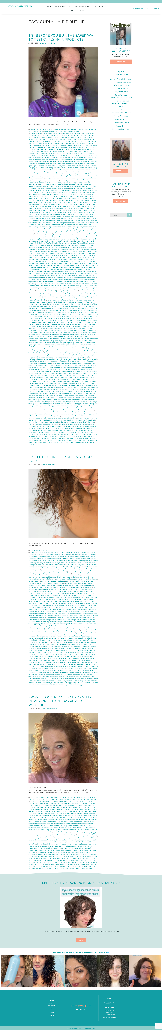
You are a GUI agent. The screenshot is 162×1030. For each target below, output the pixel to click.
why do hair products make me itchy (59, 436)
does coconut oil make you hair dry (72, 249)
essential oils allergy (35, 255)
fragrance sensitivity (90, 279)
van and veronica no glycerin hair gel (73, 675)
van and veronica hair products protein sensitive (76, 412)
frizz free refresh (81, 284)
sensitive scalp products (64, 373)
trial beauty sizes (91, 398)
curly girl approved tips (44, 200)
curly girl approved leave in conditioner (73, 196)
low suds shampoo (62, 345)
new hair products (71, 349)
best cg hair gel (78, 147)
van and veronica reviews (85, 418)
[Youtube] (84, 1009)
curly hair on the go (79, 210)
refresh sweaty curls (44, 363)
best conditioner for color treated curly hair (64, 801)
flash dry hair (48, 265)
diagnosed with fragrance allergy (67, 245)
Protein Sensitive (64, 799)
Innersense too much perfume (39, 330)
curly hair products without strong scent (49, 225)
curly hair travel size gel (83, 233)
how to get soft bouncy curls (70, 630)
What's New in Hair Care (71, 131)
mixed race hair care (76, 345)
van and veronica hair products (83, 410)
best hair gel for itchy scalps (68, 157)
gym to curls (32, 292)
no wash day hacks (77, 351)
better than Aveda (41, 809)
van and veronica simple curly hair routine (60, 864)
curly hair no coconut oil (44, 587)
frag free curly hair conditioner (77, 265)
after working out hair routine (72, 133)
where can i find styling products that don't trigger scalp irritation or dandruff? (64, 683)
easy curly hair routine (71, 253)
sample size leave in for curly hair (54, 369)
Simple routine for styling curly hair (60, 459)
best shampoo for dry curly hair (79, 571)
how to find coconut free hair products (67, 308)
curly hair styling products (44, 231)
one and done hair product (37, 646)
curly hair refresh (69, 225)
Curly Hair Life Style (55, 210)
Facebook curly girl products (50, 259)
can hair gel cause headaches (70, 180)
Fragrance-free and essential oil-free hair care (121, 103)
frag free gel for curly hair (42, 267)
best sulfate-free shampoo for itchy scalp (68, 174)
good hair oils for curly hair (88, 290)
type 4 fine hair (71, 662)
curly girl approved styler (71, 198)
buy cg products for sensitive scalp (69, 178)
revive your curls (83, 363)
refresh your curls (58, 363)
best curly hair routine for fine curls (70, 557)
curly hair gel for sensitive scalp (39, 206)
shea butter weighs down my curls (44, 377)
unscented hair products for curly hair (50, 404)
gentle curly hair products (70, 286)
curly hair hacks (43, 210)
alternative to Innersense (73, 139)
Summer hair (66, 385)
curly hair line (67, 210)
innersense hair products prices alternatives (62, 326)
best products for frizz (57, 170)
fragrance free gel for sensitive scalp (63, 275)
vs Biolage (62, 422)
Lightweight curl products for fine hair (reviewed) (45, 343)
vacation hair (42, 408)
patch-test (93, 353)
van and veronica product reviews (64, 418)
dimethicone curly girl (35, 247)
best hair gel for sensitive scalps (43, 160)
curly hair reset (81, 225)
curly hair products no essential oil (80, 218)
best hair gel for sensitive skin (65, 160)
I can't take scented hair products (53, 322)
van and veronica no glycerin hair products (45, 416)
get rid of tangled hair (43, 290)
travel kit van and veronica (65, 391)
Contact (81, 10)
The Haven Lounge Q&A (39, 550)
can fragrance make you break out (47, 180)
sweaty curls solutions (64, 387)
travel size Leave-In (57, 396)
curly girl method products (51, 202)
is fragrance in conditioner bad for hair (55, 335)
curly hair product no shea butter (53, 212)
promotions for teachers (58, 850)
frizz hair (90, 284)
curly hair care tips (77, 204)
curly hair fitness (90, 204)
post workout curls (48, 357)
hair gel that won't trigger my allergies (81, 296)
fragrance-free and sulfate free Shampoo (42, 282)
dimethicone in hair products (66, 247)
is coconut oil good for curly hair (71, 330)
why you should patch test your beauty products (71, 442)
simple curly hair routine (66, 654)
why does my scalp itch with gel (73, 440)
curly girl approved (63, 194)
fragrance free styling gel (65, 278)
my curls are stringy (77, 347)
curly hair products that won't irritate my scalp (44, 593)
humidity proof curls (42, 320)
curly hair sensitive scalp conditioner (47, 227)
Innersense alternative (41, 324)
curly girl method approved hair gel (53, 581)
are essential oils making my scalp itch (74, 145)
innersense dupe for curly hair (76, 324)
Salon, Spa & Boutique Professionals (109, 1012)
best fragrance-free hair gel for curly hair (48, 561)
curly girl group (80, 579)
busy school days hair (85, 809)
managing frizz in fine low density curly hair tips (70, 844)
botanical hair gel (79, 176)
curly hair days (33, 815)
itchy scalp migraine (57, 341)
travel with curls (63, 398)
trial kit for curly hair (35, 400)
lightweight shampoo (87, 343)
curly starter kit (46, 237)
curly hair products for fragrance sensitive (52, 589)
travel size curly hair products (61, 393)
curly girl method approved (74, 200)
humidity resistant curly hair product (62, 320)
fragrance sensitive (76, 279)
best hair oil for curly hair (47, 161)
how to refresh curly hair (68, 316)
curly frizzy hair (51, 194)
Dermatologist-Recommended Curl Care (62, 129)
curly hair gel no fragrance (80, 206)
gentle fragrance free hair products (50, 288)
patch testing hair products (79, 353)
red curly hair (41, 852)
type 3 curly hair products (58, 400)
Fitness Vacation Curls (35, 265)
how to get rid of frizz (78, 312)
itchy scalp (69, 336)
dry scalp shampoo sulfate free (52, 253)
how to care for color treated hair (65, 836)
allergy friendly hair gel (85, 137)
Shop (49, 6)
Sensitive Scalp (49, 131)
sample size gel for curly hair (80, 365)
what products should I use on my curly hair (47, 428)
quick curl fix (47, 361)
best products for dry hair (69, 168)
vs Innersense (64, 424)
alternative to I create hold (44, 554)
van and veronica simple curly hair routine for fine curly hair (75, 420)
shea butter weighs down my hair (67, 377)
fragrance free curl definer (76, 271)
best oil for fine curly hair (56, 166)
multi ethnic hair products (37, 347)
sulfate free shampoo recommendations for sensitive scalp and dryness (69, 383)
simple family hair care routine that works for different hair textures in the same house (64, 379)
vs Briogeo (70, 422)
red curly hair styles (52, 852)
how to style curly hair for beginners (56, 634)
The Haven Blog (82, 6)
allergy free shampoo (45, 137)
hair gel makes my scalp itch (42, 830)
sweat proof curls (91, 385)
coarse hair (38, 811)
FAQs (109, 999)
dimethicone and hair (86, 245)
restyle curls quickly (71, 363)
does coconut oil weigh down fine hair (66, 601)
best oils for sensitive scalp (75, 166)
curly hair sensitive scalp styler (68, 229)
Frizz (41, 131)
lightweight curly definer (71, 343)
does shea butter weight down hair (83, 251)
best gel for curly (59, 153)
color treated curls (65, 811)
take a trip (94, 387)
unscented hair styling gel (72, 404)
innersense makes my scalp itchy (65, 328)
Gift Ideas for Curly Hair (49, 799)
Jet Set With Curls (71, 341)
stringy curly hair (72, 381)
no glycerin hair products (60, 644)
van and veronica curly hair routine (74, 408)
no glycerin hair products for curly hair (57, 351)
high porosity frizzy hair (85, 302)
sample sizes (48, 371)
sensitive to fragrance (58, 375)
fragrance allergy (91, 267)
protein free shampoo (48, 652)
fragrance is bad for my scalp (41, 279)
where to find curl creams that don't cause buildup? (53, 868)
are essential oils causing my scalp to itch (61, 143)
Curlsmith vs (41, 194)
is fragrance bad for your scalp (70, 332)
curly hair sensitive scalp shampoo (46, 229)
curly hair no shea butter (61, 587)
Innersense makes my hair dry (43, 328)
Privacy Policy (109, 1007)
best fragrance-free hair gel (79, 151)
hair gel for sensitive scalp (72, 292)
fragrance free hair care (36, 614)
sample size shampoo (36, 371)
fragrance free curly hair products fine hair (69, 273)
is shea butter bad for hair (78, 842)
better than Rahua (71, 809)
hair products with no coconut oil (76, 626)
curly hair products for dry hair (60, 214)
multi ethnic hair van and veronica (58, 347)
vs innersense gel (76, 424)
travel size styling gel (43, 398)
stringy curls (62, 381)
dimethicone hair (50, 247)
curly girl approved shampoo (52, 198)
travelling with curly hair (77, 398)
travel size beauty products (83, 391)
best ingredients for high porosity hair (41, 565)
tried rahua (52, 858)
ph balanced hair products (37, 355)
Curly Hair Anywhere (53, 204)
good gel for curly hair (70, 290)
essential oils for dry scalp (77, 255)
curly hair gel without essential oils (54, 208)
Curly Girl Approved (37, 797)
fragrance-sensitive (58, 284)
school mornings (79, 852)
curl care (48, 190)
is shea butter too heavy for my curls (80, 335)
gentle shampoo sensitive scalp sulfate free (77, 288)
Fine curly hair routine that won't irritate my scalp (57, 263)
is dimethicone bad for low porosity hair (55, 842)
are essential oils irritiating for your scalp (46, 145)
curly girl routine (77, 585)
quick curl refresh (58, 361)
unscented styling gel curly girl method (69, 666)
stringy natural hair (84, 381)
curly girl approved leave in (50, 196)
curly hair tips (58, 231)
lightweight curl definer (86, 341)
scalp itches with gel (82, 371)
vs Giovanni (55, 424)
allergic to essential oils (58, 135)
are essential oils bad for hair (77, 141)
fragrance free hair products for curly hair (42, 278)
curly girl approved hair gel (65, 579)
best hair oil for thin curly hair (87, 161)
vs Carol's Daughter (87, 422)
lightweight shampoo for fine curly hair (41, 345)
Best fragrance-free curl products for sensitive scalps (64, 558)
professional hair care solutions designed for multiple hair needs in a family (53, 359)
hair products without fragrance (58, 300)
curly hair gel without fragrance (77, 208)
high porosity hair (58, 628)
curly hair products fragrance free (61, 591)
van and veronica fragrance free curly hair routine (56, 410)
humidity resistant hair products (86, 320)
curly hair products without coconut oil (74, 593)
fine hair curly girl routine (67, 609)
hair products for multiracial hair (53, 298)
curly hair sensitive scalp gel (69, 227)
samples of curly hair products (64, 371)
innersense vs (55, 330)
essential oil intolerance (87, 253)
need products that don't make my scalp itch (49, 349)
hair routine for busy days (61, 832)
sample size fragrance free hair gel (58, 365)
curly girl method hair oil (55, 583)
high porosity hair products (74, 628)
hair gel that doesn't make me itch (83, 620)
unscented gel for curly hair (70, 664)
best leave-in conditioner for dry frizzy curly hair (74, 164)
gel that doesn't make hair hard (50, 286)
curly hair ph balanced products (81, 587)
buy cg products (50, 178)
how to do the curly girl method (80, 306)
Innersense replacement (85, 328)
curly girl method (58, 200)
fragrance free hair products (85, 275)
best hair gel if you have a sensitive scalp (62, 563)
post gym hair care (34, 357)
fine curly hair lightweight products (44, 261)
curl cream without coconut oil (47, 575)
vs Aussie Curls (47, 422)
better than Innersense (56, 809)
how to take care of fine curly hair (65, 318)
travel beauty (63, 389)
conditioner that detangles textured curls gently (53, 188)
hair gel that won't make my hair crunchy (53, 296)
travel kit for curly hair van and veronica (41, 391)
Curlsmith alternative (71, 192)
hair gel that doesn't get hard (46, 294)
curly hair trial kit (69, 235)
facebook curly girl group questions (70, 603)
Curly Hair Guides (121, 92)
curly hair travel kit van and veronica (70, 599)
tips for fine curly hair (51, 389)
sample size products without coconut (79, 369)
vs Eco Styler (46, 424)
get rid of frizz (76, 828)
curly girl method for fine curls (76, 581)
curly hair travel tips (56, 235)
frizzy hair (35, 286)
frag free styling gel (78, 267)
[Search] (129, 215)
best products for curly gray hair (73, 805)
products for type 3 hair (81, 357)
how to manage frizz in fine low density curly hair (54, 314)
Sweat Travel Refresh (49, 387)
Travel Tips (58, 131)
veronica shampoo (34, 422)
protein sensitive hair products (67, 652)
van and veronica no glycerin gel (63, 414)
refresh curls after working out (74, 361)
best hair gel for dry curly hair (48, 157)
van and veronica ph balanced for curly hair (75, 416)
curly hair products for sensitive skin (74, 217)
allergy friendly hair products (38, 139)
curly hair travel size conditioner (64, 233)
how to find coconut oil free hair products (59, 310)
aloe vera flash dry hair (56, 139)
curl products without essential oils (85, 190)
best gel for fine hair (39, 155)
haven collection (34, 302)
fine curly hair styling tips (82, 263)
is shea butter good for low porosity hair (55, 640)
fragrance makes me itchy (61, 279)
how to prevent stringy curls (85, 632)
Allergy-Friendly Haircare (39, 129)
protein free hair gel (35, 361)
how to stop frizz (83, 316)
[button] (121, 62)
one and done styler (54, 646)
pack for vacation (54, 353)
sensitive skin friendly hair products (85, 373)
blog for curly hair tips (65, 176)
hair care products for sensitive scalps (50, 292)
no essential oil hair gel (86, 349)
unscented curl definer (75, 400)
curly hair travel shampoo (43, 233)
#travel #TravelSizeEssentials (51, 133)
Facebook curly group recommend (72, 259)
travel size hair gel (45, 396)
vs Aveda (55, 422)
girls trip (60, 290)
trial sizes (46, 400)
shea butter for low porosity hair (46, 654)
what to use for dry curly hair (72, 428)
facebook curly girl (51, 603)
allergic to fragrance (74, 135)
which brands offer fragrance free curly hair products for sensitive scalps (68, 434)
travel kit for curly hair (87, 389)
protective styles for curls (88, 359)
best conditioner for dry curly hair (45, 557)
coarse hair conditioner (51, 811)
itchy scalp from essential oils (73, 339)
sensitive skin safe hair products (39, 375)
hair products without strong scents (81, 300)
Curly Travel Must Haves (60, 237)
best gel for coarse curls (88, 801)
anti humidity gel (43, 141)
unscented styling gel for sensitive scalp (54, 406)
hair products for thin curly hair (53, 626)
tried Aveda (44, 858)
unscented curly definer (81, 858)
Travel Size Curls (45, 393)
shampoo (69, 375)
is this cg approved (58, 336)
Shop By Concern (62, 6)
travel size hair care (78, 393)
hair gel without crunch (55, 624)
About (71, 10)
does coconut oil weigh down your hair (56, 251)
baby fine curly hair (66, 147)
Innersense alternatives (57, 324)
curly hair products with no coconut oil (70, 221)
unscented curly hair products (44, 402)
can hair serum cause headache (73, 182)
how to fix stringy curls (44, 312)
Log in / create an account (140, 8)
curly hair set (83, 229)
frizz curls (72, 284)
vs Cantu (77, 422)
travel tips (54, 398)
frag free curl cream (60, 265)
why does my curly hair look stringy (46, 438)
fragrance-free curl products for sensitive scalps (73, 282)
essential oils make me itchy (76, 257)
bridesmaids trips (38, 178)
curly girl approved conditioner (81, 194)
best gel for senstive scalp (74, 155)
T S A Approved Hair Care (81, 387)
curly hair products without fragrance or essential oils (61, 223)
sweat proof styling (35, 387)
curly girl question (65, 585)
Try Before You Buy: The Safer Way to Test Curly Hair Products (61, 37)
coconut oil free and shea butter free (68, 186)
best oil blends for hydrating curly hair (74, 567)
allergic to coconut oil (42, 135)
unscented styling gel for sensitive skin (82, 406)
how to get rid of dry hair (61, 312)
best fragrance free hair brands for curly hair (63, 149)
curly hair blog (66, 204)
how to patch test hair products (83, 314)
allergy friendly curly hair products (65, 137)
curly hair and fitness (39, 204)
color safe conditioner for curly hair (59, 573)
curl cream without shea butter (62, 190)
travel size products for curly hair (76, 396)
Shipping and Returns (109, 1003)
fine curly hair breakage (78, 605)
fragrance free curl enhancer (86, 609)
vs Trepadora (39, 426)
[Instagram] (80, 1009)
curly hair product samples (74, 212)
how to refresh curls (52, 316)
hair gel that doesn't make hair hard (68, 294)
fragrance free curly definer (45, 273)
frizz (66, 284)
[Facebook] (77, 1009)
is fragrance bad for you (51, 332)
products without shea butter (45, 650)
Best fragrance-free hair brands (59, 151)
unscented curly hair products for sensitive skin (71, 402)
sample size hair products (46, 367)
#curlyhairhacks (36, 133)
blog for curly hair (51, 176)
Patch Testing (65, 353)
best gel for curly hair (72, 153)
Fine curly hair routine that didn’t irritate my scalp (60, 607)
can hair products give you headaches (49, 182)
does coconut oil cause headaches (47, 249)
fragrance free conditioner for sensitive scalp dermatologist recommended (54, 269)
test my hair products (35, 389)
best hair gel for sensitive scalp (39, 803)
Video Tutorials (99, 6)
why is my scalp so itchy (46, 442)
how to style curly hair (36, 634)
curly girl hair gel (91, 579)
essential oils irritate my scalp (56, 257)
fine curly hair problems (65, 261)
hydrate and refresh (35, 322)
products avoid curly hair (64, 357)
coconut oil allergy (48, 186)
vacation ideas (52, 408)
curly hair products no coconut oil (56, 218)
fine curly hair (65, 605)
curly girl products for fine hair (48, 585)
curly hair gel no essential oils (60, 206)
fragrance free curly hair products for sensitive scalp (75, 611)
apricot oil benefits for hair (58, 141)
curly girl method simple (70, 202)
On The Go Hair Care (40, 353)
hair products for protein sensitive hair (77, 298)
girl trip (53, 290)
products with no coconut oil (65, 648)
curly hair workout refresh (84, 235)
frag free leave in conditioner (62, 267)
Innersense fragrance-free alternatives (79, 636)
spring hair (32, 381)
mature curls (91, 844)
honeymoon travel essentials (38, 304)
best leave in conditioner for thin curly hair (42, 164)
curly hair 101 (88, 585)
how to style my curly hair (44, 318)
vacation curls (33, 408)
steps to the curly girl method (46, 381)
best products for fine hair (41, 170)
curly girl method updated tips (87, 813)
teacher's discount (41, 856)
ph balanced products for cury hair (84, 355)
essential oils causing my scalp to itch (55, 255)
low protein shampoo (43, 642)
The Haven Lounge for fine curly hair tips (56, 660)
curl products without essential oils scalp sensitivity (45, 192)
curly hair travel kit (70, 231)
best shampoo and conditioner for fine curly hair (65, 172)
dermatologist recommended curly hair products (59, 239)
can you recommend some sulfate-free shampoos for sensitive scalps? (64, 184)
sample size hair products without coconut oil (71, 367)
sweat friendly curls (77, 385)
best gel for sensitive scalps (55, 155)
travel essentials (73, 389)
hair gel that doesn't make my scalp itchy (42, 622)
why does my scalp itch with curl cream (47, 440)
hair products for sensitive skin (42, 832)
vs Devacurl (38, 424)
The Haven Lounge (35, 660)
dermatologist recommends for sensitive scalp (57, 241)
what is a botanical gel (71, 426)
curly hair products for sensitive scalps (48, 217)
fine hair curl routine (51, 609)
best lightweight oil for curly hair (49, 567)
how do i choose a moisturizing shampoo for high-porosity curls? (71, 304)
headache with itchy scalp (67, 302)
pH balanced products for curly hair (59, 355)
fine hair (95, 263)
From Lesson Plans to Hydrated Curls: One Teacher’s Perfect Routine (59, 701)
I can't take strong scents (74, 322)
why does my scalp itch (66, 438)
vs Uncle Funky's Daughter (54, 426)
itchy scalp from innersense (40, 341)
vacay (60, 408)
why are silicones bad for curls (81, 868)
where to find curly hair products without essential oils (57, 432)
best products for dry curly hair (49, 168)
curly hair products (45, 815)
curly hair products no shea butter (84, 591)
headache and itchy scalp (49, 302)
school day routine (66, 852)
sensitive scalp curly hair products (43, 373)
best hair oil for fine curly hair (66, 161)
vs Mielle (85, 424)
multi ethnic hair (89, 345)
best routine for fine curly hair (73, 569)
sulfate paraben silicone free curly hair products (44, 385)
